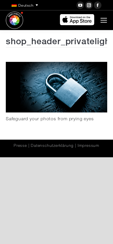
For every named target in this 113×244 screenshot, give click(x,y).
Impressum (88, 145)
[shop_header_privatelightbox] (56, 87)
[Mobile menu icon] (103, 20)
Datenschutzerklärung (52, 145)
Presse (20, 145)
